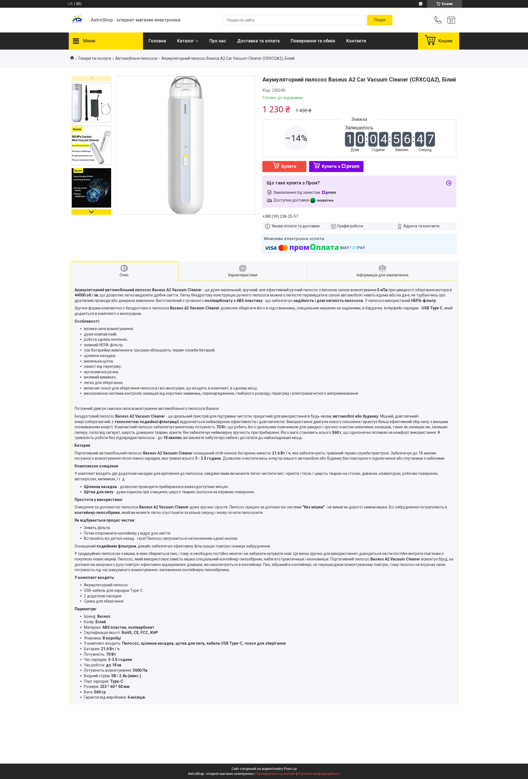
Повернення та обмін (313, 40)
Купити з (331, 166)
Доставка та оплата (258, 40)
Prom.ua (290, 769)
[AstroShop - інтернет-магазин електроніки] (77, 20)
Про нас (217, 40)
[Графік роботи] (451, 20)
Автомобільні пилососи (136, 58)
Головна (157, 40)
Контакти (356, 40)
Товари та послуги (94, 58)
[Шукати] (379, 20)
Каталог (185, 40)
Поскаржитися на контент (275, 774)
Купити (288, 166)
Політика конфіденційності (319, 774)
